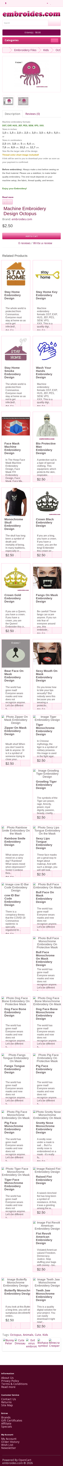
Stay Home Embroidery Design (12, 295)
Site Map (7, 1405)
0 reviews (24, 243)
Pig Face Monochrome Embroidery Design (13, 1127)
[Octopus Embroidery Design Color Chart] (23, 101)
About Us (7, 1378)
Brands (6, 1417)
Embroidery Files (25, 50)
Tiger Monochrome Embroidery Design (45, 729)
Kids (46, 50)
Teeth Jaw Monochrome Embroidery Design (45, 1295)
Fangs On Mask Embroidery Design (47, 598)
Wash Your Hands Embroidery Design (44, 372)
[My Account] (46, 3)
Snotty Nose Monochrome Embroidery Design (45, 1127)
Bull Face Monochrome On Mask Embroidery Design (45, 959)
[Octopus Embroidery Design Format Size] (8, 101)
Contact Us (8, 1399)
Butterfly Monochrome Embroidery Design (20, 1292)
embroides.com (22, 219)
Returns (6, 1402)
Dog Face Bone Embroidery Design (15, 1012)
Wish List (7, 1445)
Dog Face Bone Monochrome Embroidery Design (47, 1013)
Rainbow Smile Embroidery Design (14, 841)
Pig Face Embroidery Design (44, 1069)
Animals (28, 1335)
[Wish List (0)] (50, 3)
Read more (7, 197)
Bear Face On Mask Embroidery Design (14, 675)
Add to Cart (32, 236)
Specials (6, 1426)
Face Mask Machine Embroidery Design (12, 448)
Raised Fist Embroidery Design (44, 1180)
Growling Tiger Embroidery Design (46, 785)
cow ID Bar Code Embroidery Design (12, 900)
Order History (10, 1442)
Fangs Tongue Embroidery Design (14, 1069)
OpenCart (25, 1460)
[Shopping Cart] (54, 3)
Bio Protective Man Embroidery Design (46, 448)
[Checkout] (58, 3)
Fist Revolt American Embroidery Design (44, 1238)
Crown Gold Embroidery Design (12, 598)
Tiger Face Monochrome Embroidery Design (13, 1184)
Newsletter (8, 1448)
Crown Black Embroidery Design (45, 522)
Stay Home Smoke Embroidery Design (12, 372)
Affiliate (6, 1423)
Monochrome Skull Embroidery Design (13, 524)
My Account (9, 1439)
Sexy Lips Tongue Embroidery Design (44, 843)
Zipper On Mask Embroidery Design (15, 731)
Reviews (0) (32, 114)
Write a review (42, 243)
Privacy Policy (10, 1381)
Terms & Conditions (14, 1384)
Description (12, 114)
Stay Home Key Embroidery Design (46, 295)
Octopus (15, 1335)
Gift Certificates (11, 1420)
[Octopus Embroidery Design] (31, 74)
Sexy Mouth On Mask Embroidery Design (46, 675)
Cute (38, 1335)
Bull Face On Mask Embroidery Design (45, 897)
